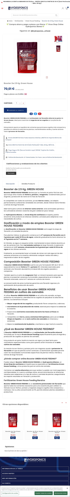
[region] (35, 491)
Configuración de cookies (10, 493)
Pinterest (39, 114)
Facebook (31, 114)
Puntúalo (11, 173)
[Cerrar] (67, 488)
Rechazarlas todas (61, 493)
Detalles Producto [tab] (28, 184)
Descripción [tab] (10, 184)
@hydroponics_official (40, 31)
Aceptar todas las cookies (44, 493)
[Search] (56, 15)
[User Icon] (63, 8)
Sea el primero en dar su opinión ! (16, 451)
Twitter (35, 114)
